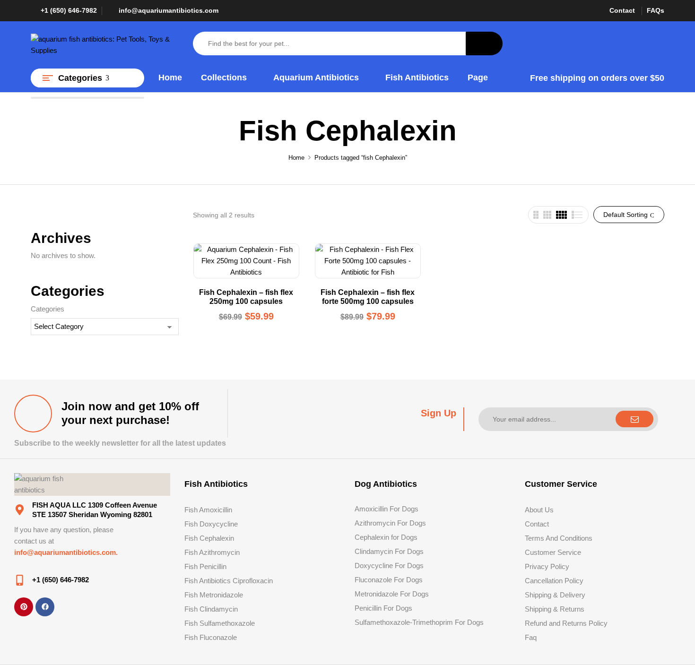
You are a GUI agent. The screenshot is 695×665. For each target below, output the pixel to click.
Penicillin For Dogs (383, 608)
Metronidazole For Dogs (392, 594)
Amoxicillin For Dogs (386, 509)
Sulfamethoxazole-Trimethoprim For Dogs (419, 622)
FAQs (655, 10)
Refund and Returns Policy (566, 623)
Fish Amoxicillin (208, 510)
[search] (484, 43)
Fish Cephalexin (209, 538)
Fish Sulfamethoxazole (219, 623)
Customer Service (553, 552)
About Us (539, 510)
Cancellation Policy (554, 581)
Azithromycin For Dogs (390, 523)
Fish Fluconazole (210, 637)
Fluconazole (373, 580)
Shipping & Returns (554, 609)
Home (296, 157)
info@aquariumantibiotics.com (168, 10)
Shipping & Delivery (555, 595)
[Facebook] (44, 606)
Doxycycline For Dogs (389, 565)
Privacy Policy (547, 566)
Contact (622, 10)
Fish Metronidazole (213, 595)
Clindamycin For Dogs (389, 551)
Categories (47, 309)
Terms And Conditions (558, 538)
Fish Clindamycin (211, 609)
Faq (531, 637)
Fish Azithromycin (212, 552)
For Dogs (408, 580)
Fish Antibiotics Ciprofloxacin (228, 581)
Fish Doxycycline (211, 524)
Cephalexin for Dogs (386, 537)
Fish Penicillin (205, 566)
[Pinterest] (23, 606)
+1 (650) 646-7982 (69, 10)
